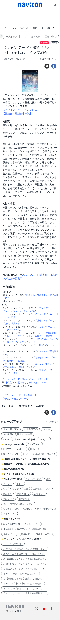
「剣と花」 (53, 320)
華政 (26, 489)
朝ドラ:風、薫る (11, 429)
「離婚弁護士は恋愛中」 (36, 295)
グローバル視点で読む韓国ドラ (40, 454)
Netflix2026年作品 (26, 439)
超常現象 (35, 36)
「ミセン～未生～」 (46, 326)
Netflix (7, 439)
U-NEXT (7, 449)
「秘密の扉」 (41, 339)
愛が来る (7, 494)
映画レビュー (9, 534)
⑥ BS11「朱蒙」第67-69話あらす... (20, 573)
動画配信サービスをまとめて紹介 (37, 534)
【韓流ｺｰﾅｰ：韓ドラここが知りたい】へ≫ (25, 382)
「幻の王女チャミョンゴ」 (24, 342)
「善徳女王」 (41, 320)
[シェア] (53, 66)
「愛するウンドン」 (42, 363)
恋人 (48, 489)
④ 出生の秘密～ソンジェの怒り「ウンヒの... (24, 563)
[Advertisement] (30, 17)
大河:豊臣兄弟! (31, 429)
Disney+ (44, 439)
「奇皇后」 (38, 336)
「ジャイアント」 (24, 336)
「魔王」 (15, 323)
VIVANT (46, 429)
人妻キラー (39, 494)
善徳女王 (37, 489)
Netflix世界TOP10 (13, 479)
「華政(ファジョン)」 (27, 367)
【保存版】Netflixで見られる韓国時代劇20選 (24, 529)
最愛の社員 (24, 499)
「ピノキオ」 (41, 351)
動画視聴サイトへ (48, 59)
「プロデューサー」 (46, 370)
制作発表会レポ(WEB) (38, 464)
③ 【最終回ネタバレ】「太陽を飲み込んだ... (24, 559)
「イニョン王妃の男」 (43, 314)
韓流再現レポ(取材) (13, 464)
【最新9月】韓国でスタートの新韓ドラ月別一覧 (27, 459)
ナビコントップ (8, 28)
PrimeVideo (34, 444)
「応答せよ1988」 (42, 357)
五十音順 (44, 43)
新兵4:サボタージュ (46, 508)
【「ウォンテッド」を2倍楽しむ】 (22, 110)
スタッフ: (6, 291)
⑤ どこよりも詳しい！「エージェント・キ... (24, 568)
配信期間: (6, 386)
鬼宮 (5, 489)
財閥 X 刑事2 (23, 494)
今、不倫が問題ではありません (18, 504)
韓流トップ (11, 36)
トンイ (20, 484)
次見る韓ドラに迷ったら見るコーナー (21, 524)
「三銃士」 (21, 360)
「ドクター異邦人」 (12, 329)
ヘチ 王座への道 (33, 479)
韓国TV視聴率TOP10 (14, 469)
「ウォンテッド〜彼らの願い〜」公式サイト (26, 379)
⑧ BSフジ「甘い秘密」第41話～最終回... (23, 583)
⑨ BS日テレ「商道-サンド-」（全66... (21, 588)
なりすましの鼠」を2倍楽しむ (17, 508)
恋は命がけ (8, 499)
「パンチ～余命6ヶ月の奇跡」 (23, 311)
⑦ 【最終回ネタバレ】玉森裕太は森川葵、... (24, 578)
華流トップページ (12, 519)
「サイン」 (43, 311)
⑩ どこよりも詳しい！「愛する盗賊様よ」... (24, 593)
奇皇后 (15, 489)
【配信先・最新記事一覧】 (17, 113)
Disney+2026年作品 (14, 444)
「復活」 (7, 323)
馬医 (48, 479)
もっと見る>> (13, 544)
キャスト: (6, 304)
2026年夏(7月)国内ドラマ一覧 (17, 434)
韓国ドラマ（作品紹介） (14, 59)
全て (24, 36)
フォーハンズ (9, 513)
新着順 (54, 43)
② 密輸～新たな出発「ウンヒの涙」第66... (24, 554)
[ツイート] (46, 66)
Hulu (33, 449)
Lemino (20, 449)
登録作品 (24, 28)
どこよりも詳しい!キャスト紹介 (19, 474)
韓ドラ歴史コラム (11, 454)
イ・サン (7, 484)
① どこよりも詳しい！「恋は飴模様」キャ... (24, 549)
